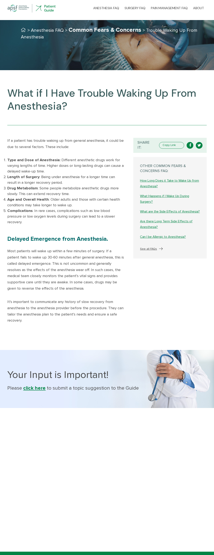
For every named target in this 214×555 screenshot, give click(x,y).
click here (34, 388)
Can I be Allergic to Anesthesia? (163, 236)
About (198, 8)
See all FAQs (148, 248)
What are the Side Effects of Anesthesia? (170, 211)
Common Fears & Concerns (105, 30)
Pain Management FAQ (169, 8)
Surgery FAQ (135, 8)
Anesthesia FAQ (106, 8)
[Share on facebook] (190, 145)
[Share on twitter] (199, 145)
